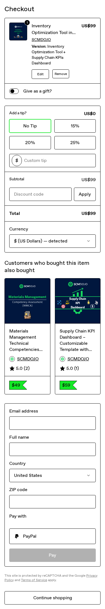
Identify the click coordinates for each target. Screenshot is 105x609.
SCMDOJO (41, 39)
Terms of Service (34, 580)
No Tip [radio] (30, 125)
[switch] (14, 91)
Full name (19, 437)
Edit (40, 74)
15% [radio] (75, 125)
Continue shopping (52, 597)
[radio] (52, 536)
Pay (52, 555)
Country (17, 463)
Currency (18, 229)
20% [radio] (30, 142)
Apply (85, 194)
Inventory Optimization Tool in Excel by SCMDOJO (52, 32)
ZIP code (18, 489)
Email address (23, 411)
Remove (61, 74)
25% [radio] (75, 142)
